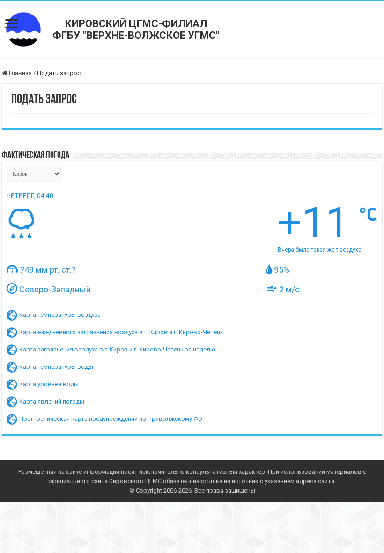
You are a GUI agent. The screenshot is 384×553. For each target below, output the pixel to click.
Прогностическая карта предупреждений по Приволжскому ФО (110, 418)
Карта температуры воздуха (60, 314)
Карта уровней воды (49, 384)
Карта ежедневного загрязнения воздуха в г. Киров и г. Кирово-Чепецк (121, 332)
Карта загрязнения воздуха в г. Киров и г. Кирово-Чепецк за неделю (117, 349)
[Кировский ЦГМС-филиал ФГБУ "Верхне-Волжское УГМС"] (23, 29)
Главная (19, 72)
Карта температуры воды (56, 366)
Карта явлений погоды (51, 401)
